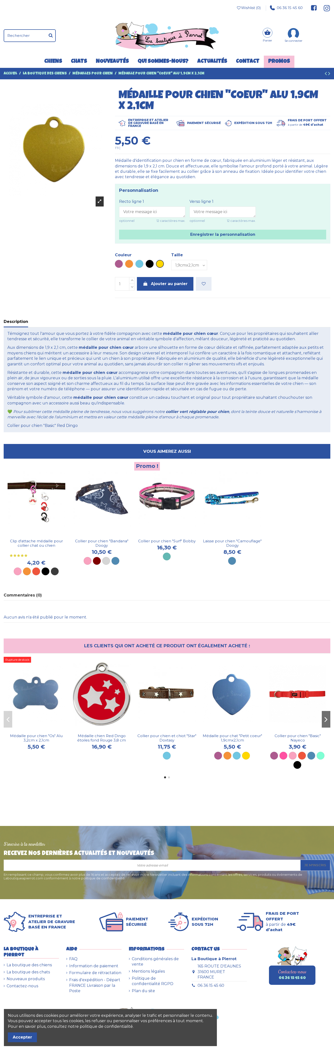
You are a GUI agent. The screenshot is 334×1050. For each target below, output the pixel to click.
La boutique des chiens (29, 965)
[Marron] (97, 561)
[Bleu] (115, 561)
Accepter (22, 1037)
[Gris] (106, 561)
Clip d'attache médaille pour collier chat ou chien (36, 543)
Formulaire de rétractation (95, 972)
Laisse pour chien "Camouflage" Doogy (232, 543)
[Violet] (218, 756)
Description (16, 321)
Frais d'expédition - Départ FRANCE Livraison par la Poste (94, 985)
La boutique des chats (28, 972)
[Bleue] (232, 561)
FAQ (73, 959)
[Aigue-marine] (320, 756)
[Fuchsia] (283, 756)
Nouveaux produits (26, 979)
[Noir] (45, 571)
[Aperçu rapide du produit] (40, 534)
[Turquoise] (167, 556)
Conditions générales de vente (155, 962)
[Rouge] (36, 571)
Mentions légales (148, 971)
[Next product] (329, 74)
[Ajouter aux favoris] (204, 284)
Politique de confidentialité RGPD (152, 981)
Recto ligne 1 (131, 201)
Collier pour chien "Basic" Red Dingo (42, 425)
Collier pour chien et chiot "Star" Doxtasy (166, 737)
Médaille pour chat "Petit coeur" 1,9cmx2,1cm (232, 737)
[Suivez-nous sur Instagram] (324, 8)
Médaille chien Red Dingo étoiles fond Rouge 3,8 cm (101, 737)
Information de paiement (93, 966)
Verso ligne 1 (201, 201)
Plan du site (143, 990)
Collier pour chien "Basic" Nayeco (298, 737)
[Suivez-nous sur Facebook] (314, 7)
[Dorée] (246, 756)
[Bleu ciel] (167, 756)
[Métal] (55, 571)
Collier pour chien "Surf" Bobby (167, 541)
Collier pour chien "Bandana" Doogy (101, 543)
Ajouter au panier (169, 283)
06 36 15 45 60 (290, 7)
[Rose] (18, 571)
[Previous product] (326, 74)
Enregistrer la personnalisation (222, 234)
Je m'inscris (315, 865)
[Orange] (27, 571)
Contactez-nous (22, 986)
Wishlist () (251, 7)
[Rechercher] (50, 35)
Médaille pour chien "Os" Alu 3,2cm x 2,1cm (36, 737)
